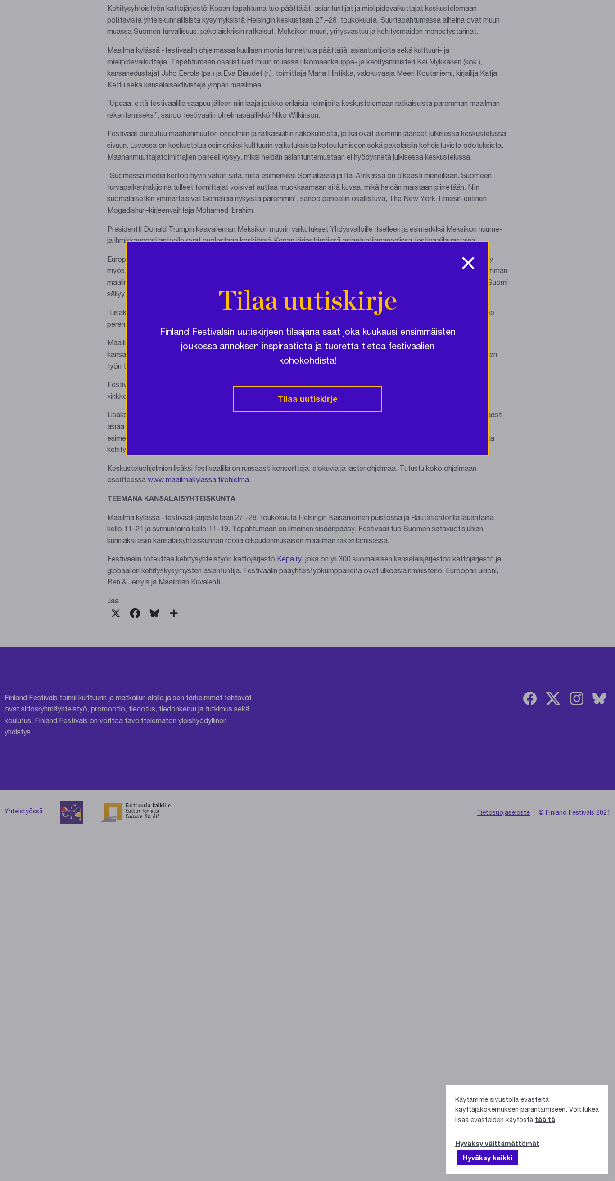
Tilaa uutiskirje (307, 399)
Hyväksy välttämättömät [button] (497, 1143)
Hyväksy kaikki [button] (487, 1158)
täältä (545, 1119)
